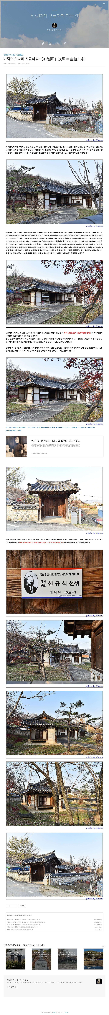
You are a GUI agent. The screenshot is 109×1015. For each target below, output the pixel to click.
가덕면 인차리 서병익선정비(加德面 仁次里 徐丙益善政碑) (22, 924)
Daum (54, 1012)
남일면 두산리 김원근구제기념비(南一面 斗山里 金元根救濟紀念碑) (25, 922)
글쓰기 (43, 43)
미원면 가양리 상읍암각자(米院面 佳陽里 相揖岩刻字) (21, 927)
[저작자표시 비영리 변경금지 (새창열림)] (29, 906)
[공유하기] (12, 906)
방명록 (50, 43)
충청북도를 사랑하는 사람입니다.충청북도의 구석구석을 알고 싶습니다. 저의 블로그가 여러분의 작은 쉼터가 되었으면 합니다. (45, 983)
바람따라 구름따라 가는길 (54, 16)
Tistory (66, 1012)
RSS (58, 43)
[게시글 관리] (14, 906)
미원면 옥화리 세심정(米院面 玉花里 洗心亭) (19, 929)
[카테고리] (5, 4)
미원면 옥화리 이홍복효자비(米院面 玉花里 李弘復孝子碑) (22, 920)
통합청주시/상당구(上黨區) (14, 55)
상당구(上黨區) (18, 915)
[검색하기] (104, 4)
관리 (65, 43)
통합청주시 (10, 915)
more (103, 946)
